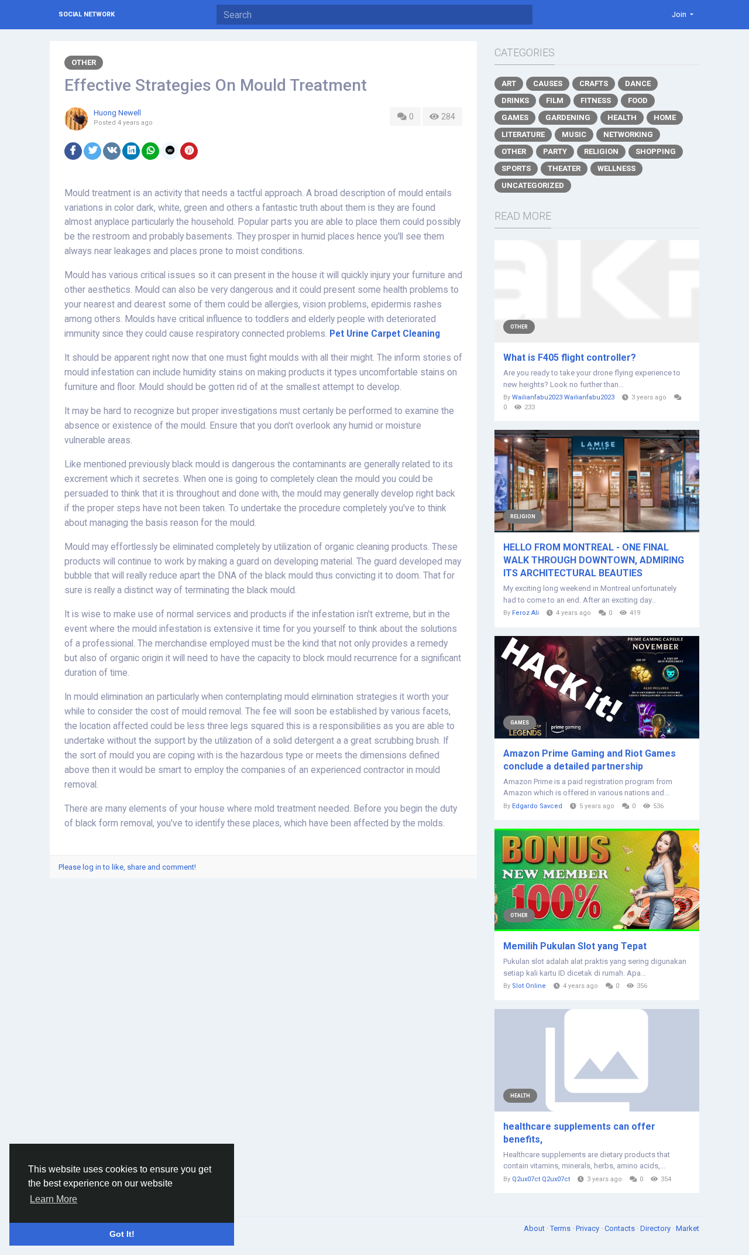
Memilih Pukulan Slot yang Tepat (575, 946)
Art (508, 83)
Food (638, 100)
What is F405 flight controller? (569, 357)
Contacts (620, 1228)
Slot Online (529, 986)
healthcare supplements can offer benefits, (579, 1133)
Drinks (515, 100)
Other (83, 62)
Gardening (567, 117)
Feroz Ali (525, 613)
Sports (516, 168)
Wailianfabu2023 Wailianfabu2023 (563, 397)
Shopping (655, 151)
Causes (547, 83)
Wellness (616, 168)
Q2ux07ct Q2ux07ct (541, 1179)
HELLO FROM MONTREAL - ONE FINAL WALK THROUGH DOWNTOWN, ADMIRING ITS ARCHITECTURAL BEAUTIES (593, 560)
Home (665, 117)
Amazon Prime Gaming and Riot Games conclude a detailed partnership (589, 760)
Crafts (593, 83)
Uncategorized (532, 185)
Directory (656, 1228)
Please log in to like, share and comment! (127, 867)
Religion (601, 151)
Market (687, 1228)
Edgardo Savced (537, 806)
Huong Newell (117, 112)
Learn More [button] (53, 1199)
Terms (561, 1228)
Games (514, 117)
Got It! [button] (122, 1234)
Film (555, 100)
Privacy (588, 1228)
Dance (638, 83)
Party (555, 151)
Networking (628, 134)
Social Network (87, 14)
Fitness (595, 100)
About (535, 1228)
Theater (564, 168)
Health (622, 117)
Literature (523, 134)
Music (574, 134)
